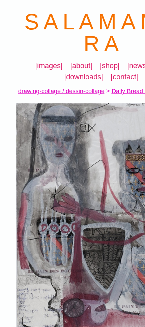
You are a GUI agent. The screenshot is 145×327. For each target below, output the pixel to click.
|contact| (124, 77)
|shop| (110, 65)
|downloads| (83, 77)
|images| (49, 65)
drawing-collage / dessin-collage (61, 91)
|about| (81, 65)
